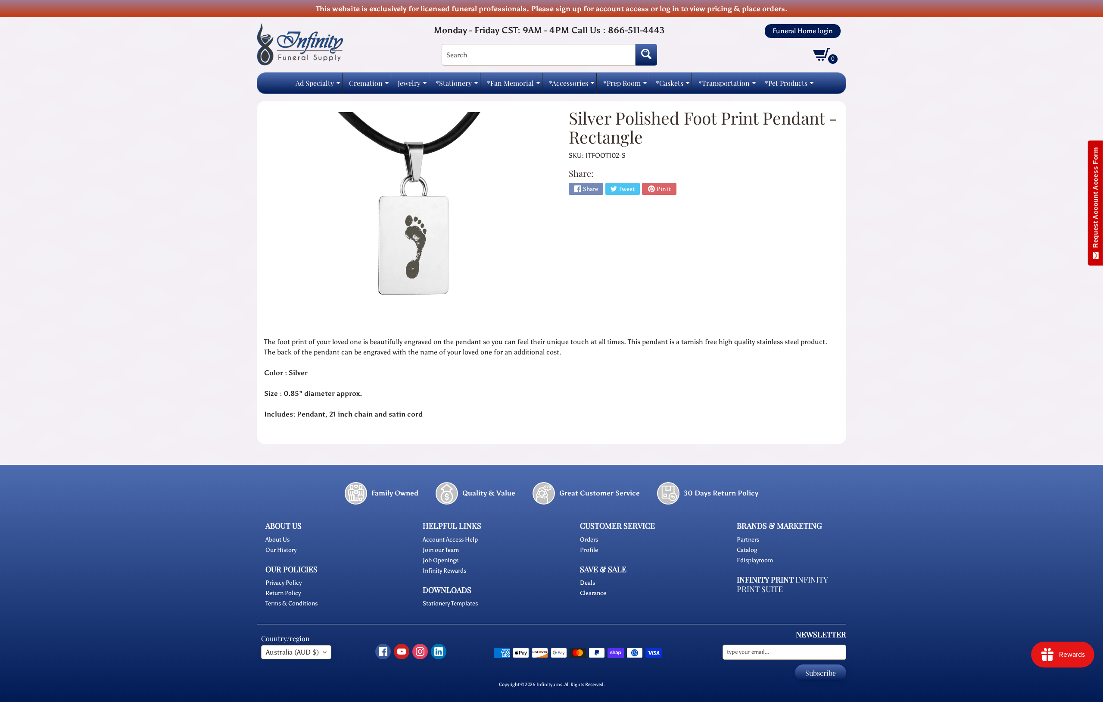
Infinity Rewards (444, 570)
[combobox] (539, 55)
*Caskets (673, 85)
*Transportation (727, 85)
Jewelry (412, 85)
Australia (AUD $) (292, 652)
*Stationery (457, 85)
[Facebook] (383, 651)
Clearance (593, 593)
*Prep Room (625, 85)
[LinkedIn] (438, 651)
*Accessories (572, 85)
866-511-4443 (636, 30)
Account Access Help (450, 539)
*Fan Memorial (513, 85)
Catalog (747, 550)
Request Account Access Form (1095, 199)
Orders (589, 539)
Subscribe (820, 672)
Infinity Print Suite (782, 584)
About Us (277, 539)
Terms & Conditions (291, 603)
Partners (748, 539)
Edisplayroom (755, 560)
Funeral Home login (803, 31)
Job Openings (440, 560)
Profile (589, 550)
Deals (587, 582)
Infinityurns (549, 684)
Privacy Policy (283, 582)
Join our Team (441, 550)
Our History (280, 550)
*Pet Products (789, 85)
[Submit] (646, 55)
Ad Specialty (318, 85)
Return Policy (283, 593)
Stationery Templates (450, 603)
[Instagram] (420, 651)
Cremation (369, 85)
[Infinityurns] (300, 44)
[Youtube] (401, 651)
